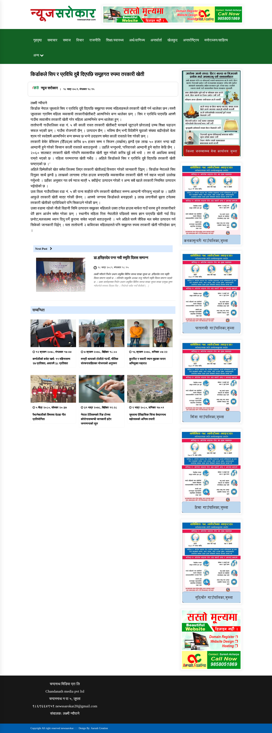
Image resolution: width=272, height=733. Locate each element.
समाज (67, 40)
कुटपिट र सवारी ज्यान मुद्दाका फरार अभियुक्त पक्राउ (147, 361)
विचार (80, 40)
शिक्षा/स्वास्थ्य (115, 40)
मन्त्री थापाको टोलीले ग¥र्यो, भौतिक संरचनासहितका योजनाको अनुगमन (99, 361)
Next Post (41, 248)
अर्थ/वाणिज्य (137, 40)
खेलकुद (172, 40)
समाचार (52, 40)
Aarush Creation (99, 728)
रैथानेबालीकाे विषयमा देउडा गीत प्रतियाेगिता (49, 417)
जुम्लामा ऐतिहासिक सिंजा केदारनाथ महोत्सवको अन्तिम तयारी (147, 417)
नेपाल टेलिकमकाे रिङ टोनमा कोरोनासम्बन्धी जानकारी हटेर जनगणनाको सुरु (96, 419)
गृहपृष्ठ (37, 40)
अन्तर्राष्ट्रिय (191, 40)
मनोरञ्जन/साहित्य (216, 40)
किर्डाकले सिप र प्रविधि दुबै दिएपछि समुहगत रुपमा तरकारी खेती (87, 74)
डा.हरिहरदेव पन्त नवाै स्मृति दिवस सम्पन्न (121, 258)
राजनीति (94, 40)
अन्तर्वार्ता (156, 40)
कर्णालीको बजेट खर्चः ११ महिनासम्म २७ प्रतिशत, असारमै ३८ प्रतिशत (51, 361)
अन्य (36, 55)
